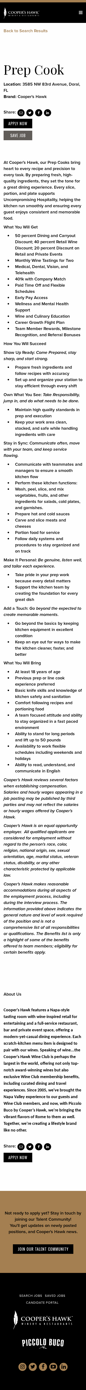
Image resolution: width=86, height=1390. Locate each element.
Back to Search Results (26, 31)
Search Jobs (30, 1295)
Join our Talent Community (43, 1249)
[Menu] (80, 13)
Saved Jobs (55, 1295)
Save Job (18, 135)
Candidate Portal (42, 1302)
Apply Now (17, 123)
